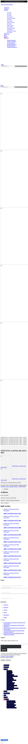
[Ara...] (15, 66)
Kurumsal (6, 8)
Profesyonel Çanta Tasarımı (7, 4)
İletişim (5, 36)
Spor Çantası (9, 13)
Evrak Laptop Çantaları (11, 18)
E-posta (20, 486)
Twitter (7, 486)
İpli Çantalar (9, 23)
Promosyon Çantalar (10, 22)
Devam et (8, 660)
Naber (23, 486)
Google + (16, 486)
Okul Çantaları (9, 32)
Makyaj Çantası (10, 16)
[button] (2, 64)
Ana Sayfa (6, 7)
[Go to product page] (15, 509)
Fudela (5, 612)
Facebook (3, 486)
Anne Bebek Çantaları (11, 28)
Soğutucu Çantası (10, 25)
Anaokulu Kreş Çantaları (11, 30)
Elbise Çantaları (10, 26)
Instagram (11, 656)
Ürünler (6, 10)
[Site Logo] (12, 52)
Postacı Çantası (9, 21)
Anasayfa (6, 604)
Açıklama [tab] (6, 489)
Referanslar (6, 34)
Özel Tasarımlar (10, 29)
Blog (5, 35)
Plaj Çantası (9, 15)
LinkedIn (11, 486)
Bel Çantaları (9, 19)
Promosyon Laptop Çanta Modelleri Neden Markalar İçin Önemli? (14, 634)
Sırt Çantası (9, 12)
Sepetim (3, 660)
